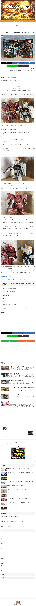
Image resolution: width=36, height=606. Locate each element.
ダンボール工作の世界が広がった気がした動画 (10, 516)
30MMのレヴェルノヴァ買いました (7, 526)
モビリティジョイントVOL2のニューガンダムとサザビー (16, 88)
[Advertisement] (18, 28)
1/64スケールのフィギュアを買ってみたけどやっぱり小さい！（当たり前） (15, 519)
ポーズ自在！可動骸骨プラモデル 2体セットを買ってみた (12, 521)
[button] (23, 66)
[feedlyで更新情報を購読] (9, 341)
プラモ (2, 312)
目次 (16, 86)
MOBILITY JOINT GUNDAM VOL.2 (7, 276)
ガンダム (6, 312)
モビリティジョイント (12, 312)
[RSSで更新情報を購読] (26, 341)
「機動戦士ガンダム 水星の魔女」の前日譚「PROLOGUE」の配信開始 (18, 90)
